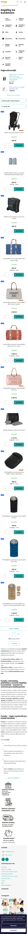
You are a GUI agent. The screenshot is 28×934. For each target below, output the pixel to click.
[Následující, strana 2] (14, 634)
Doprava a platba (6, 869)
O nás (3, 881)
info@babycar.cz (9, 851)
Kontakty (3, 867)
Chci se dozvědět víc (13, 778)
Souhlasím (13, 930)
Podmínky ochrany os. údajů (9, 876)
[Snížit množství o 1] (5, 145)
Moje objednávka (6, 885)
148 (18, 634)
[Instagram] (7, 859)
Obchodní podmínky (7, 874)
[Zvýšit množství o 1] (13, 145)
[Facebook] (3, 859)
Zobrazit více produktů (13, 95)
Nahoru (15, 643)
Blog (2, 883)
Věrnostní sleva (5, 878)
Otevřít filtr (6, 106)
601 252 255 (8, 855)
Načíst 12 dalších (14, 628)
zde (2, 921)
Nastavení (13, 925)
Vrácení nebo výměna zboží (9, 871)
